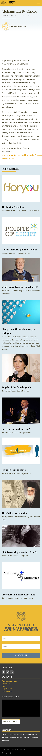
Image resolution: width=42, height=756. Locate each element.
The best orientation (13, 207)
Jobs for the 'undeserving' (16, 428)
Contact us (6, 683)
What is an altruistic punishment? (20, 286)
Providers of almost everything (19, 594)
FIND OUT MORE (11, 722)
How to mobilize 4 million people (19, 249)
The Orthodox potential (14, 513)
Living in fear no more (14, 469)
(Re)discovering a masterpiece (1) (19, 552)
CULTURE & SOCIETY (16, 16)
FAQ (3, 686)
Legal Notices (7, 689)
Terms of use (7, 691)
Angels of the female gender (17, 387)
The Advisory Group (9, 681)
